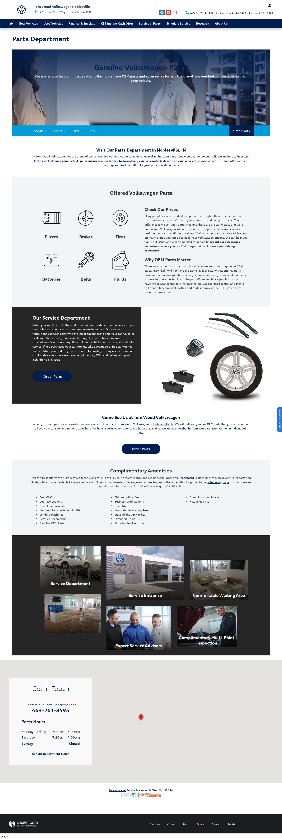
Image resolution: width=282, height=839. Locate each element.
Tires (91, 131)
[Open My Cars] (268, 5)
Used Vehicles (53, 23)
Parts (76, 131)
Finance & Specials (82, 23)
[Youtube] (168, 12)
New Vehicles (28, 23)
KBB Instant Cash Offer (117, 23)
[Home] (21, 9)
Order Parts (241, 131)
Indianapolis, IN (163, 424)
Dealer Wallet (117, 790)
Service (57, 131)
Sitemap (216, 824)
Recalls (231, 824)
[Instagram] (175, 12)
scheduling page (218, 482)
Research (202, 23)
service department (106, 156)
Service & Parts (150, 23)
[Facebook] (162, 12)
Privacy (200, 824)
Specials (38, 131)
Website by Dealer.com (23, 824)
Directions (154, 824)
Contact (171, 824)
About (186, 824)
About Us (221, 23)
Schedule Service (178, 23)
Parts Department (182, 478)
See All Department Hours (50, 754)
